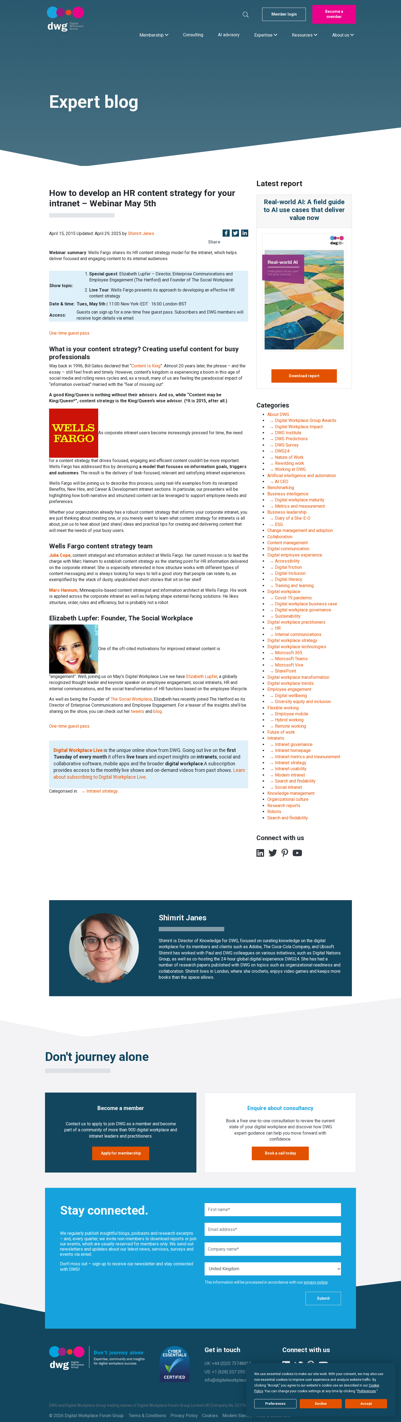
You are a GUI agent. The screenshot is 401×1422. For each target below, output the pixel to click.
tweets (137, 711)
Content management (287, 542)
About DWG (278, 414)
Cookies (210, 1415)
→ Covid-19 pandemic (289, 597)
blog (157, 711)
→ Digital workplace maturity (295, 499)
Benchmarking (280, 487)
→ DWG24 (278, 451)
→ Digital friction (284, 567)
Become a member (334, 14)
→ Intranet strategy (98, 791)
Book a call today (280, 1153)
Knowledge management (291, 793)
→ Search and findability (291, 781)
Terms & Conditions (147, 1415)
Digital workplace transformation (298, 677)
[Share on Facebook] (226, 234)
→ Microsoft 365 (284, 652)
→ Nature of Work (285, 457)
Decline (321, 1404)
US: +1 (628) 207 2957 (226, 1372)
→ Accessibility (283, 561)
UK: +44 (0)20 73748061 (228, 1363)
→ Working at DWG (286, 469)
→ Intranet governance (290, 744)
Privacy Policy (184, 1415)
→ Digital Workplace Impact (295, 426)
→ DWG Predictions (287, 438)
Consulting (193, 34)
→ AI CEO (277, 481)
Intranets (275, 738)
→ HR (274, 628)
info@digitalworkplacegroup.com (236, 1380)
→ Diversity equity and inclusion (299, 701)
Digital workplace (283, 591)
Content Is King (145, 365)
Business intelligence (288, 493)
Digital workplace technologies (296, 646)
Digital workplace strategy (292, 640)
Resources (303, 34)
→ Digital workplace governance (299, 609)
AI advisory (229, 34)
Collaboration (279, 536)
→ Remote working (286, 726)
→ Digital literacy (284, 579)
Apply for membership (121, 1153)
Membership (152, 34)
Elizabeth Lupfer (201, 676)
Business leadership (287, 512)
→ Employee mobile (287, 713)
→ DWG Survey (283, 445)
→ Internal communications (294, 634)
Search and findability (287, 817)
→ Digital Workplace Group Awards (301, 420)
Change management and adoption (300, 530)
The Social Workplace (131, 699)
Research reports (283, 805)
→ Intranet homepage (289, 750)
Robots (274, 811)
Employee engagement (289, 689)
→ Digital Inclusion (286, 573)
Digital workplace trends (290, 683)
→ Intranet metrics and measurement (303, 756)
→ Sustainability (284, 616)
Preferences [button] (366, 1391)
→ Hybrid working (285, 719)
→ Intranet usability (287, 768)
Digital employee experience (294, 555)
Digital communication (288, 548)
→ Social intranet (284, 787)
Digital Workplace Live (78, 750)
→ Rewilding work (285, 463)
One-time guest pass (69, 333)
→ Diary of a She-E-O (288, 518)
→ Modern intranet (286, 775)
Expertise (264, 34)
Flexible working (283, 707)
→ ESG (275, 524)
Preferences (275, 1404)
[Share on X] (235, 234)
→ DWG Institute (284, 432)
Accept (366, 1404)
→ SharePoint (281, 671)
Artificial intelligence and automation (301, 475)
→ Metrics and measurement (296, 506)
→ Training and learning (290, 585)
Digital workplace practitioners (296, 622)
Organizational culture (288, 799)
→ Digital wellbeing (287, 695)
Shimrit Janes (141, 233)
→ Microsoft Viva (285, 665)
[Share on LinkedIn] (244, 234)
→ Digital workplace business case (302, 603)
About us (341, 34)
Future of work (281, 732)
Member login (284, 14)
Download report (304, 376)
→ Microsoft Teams (287, 658)
